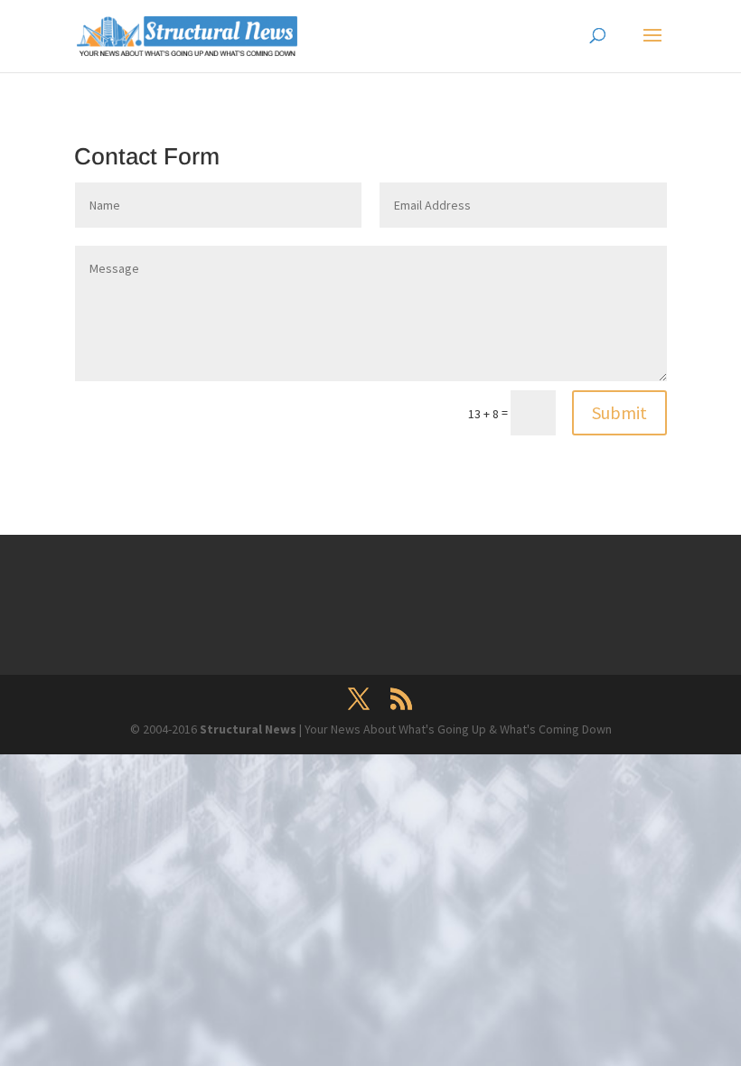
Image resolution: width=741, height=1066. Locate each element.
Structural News (249, 729)
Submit (619, 412)
